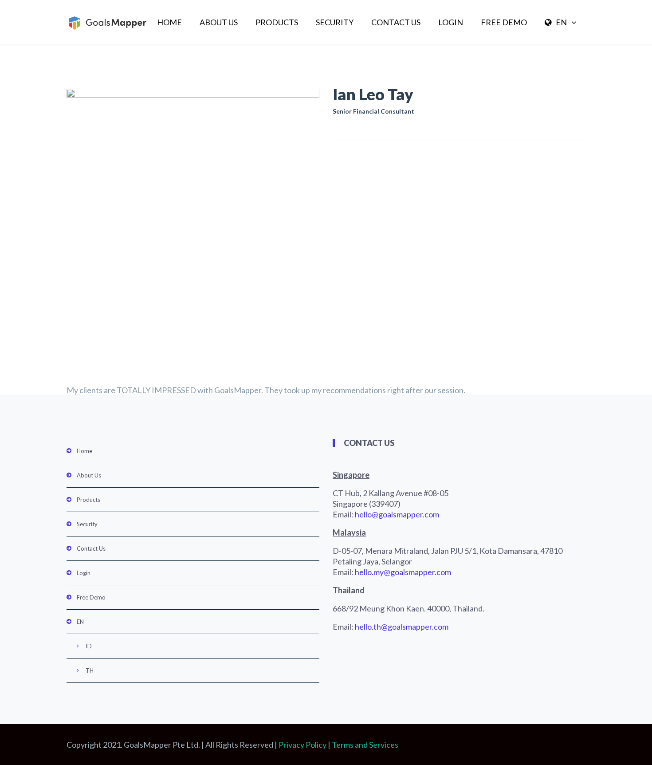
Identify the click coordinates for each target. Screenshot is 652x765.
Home (169, 22)
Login (450, 22)
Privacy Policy (302, 744)
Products (276, 22)
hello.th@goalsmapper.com (401, 626)
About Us (219, 22)
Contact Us (395, 22)
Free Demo (504, 22)
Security (334, 22)
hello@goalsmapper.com (397, 514)
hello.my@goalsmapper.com (403, 572)
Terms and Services (365, 744)
